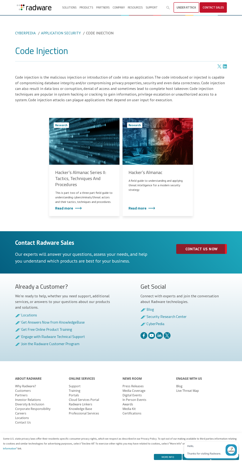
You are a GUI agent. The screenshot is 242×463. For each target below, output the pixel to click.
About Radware (28, 378)
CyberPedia (25, 33)
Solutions (69, 7)
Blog (150, 310)
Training (74, 391)
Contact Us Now (201, 249)
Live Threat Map (187, 391)
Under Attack (186, 7)
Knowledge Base (80, 409)
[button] (168, 7)
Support (152, 7)
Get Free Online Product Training (46, 330)
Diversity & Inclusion (29, 404)
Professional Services (84, 413)
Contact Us (23, 422)
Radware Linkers (80, 404)
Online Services (82, 378)
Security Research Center (167, 317)
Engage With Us (189, 378)
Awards (128, 404)
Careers (20, 413)
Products (86, 7)
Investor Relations (28, 400)
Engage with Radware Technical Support (53, 337)
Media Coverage (134, 391)
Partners (103, 7)
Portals (74, 395)
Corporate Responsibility (32, 409)
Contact (213, 7)
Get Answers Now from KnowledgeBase (53, 322)
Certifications (132, 413)
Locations (29, 315)
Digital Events (132, 395)
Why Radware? (25, 386)
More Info (168, 457)
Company (119, 7)
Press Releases (133, 386)
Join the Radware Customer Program (50, 344)
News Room (132, 378)
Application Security (61, 33)
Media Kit (129, 409)
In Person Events (134, 400)
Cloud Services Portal (84, 400)
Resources (135, 7)
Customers (23, 391)
